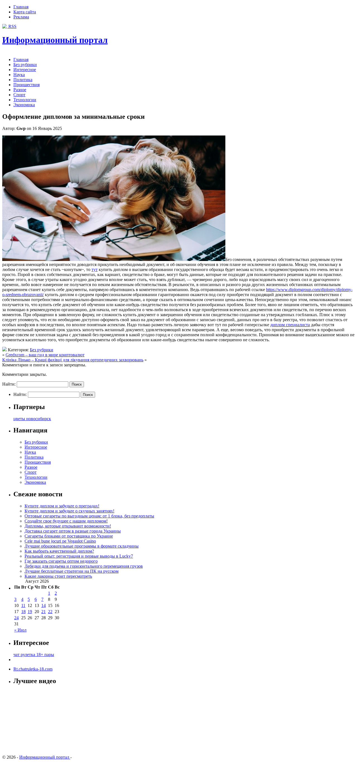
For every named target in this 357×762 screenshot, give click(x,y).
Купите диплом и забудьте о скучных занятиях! (69, 511)
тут (94, 269)
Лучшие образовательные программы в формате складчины (82, 546)
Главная (20, 6)
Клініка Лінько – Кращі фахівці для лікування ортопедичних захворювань (72, 359)
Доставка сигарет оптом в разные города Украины (73, 531)
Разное (19, 89)
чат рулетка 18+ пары (33, 654)
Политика (22, 79)
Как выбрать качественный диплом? (59, 551)
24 (16, 617)
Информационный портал (55, 40)
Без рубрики (25, 64)
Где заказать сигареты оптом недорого (61, 561)
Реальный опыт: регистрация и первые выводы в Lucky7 (79, 556)
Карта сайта (24, 11)
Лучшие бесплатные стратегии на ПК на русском (72, 571)
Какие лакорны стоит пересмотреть (58, 576)
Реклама (21, 16)
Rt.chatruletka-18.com (32, 669)
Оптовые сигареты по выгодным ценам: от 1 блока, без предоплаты (89, 516)
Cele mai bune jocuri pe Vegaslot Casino (60, 541)
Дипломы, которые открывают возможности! (68, 526)
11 (23, 605)
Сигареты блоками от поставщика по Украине (69, 536)
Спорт (19, 94)
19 (30, 611)
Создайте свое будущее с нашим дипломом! (66, 521)
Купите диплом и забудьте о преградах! (62, 506)
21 (43, 611)
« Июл (20, 630)
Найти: (9, 384)
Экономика (24, 104)
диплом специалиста (290, 324)
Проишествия (26, 84)
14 (43, 605)
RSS (11, 26)
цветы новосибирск (32, 418)
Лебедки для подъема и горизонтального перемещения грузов (84, 566)
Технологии (24, 99)
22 (50, 611)
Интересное (24, 69)
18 (23, 611)
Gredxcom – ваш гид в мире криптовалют (45, 354)
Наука (19, 74)
